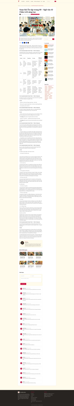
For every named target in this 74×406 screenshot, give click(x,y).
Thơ (41, 1)
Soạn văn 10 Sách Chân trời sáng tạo (25, 5)
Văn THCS (27, 1)
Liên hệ (32, 396)
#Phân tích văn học (47, 91)
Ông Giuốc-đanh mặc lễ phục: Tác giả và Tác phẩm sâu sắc (51, 49)
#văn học (46, 86)
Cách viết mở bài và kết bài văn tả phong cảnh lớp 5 (50, 75)
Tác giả (44, 1)
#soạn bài (46, 87)
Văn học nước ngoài (37, 1)
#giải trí (49, 94)
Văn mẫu (32, 1)
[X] (24, 42)
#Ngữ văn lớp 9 (50, 86)
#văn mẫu (46, 94)
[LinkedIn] (26, 42)
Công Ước (26, 242)
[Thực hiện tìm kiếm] (55, 1)
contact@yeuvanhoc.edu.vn (49, 395)
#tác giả (51, 95)
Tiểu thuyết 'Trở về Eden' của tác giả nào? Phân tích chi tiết (51, 79)
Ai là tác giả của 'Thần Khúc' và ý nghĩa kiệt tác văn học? (51, 46)
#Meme (46, 90)
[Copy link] (28, 42)
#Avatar (49, 90)
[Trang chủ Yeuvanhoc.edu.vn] (18, 1)
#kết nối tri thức (47, 95)
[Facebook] (22, 42)
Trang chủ (19, 5)
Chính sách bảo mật (33, 398)
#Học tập (46, 99)
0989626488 (48, 396)
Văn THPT (22, 1)
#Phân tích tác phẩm (50, 87)
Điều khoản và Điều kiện (34, 397)
